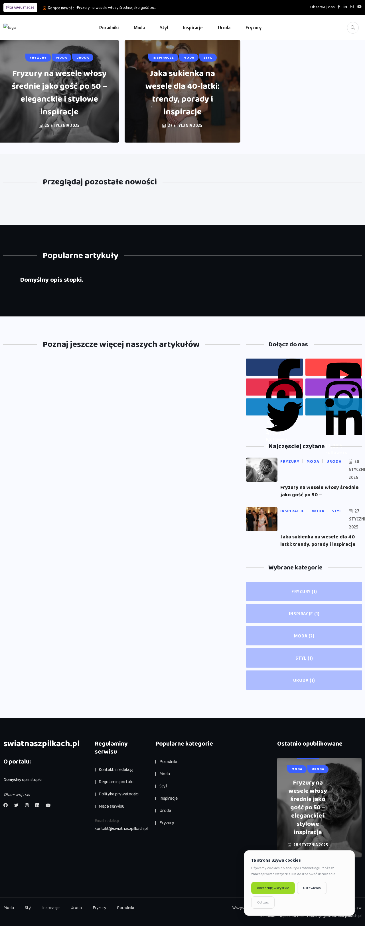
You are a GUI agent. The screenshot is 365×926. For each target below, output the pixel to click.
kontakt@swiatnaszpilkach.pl (121, 828)
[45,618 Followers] (274, 406)
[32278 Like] (274, 367)
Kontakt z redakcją (116, 769)
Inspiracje (193, 27)
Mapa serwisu (111, 806)
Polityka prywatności (119, 794)
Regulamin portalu (116, 781)
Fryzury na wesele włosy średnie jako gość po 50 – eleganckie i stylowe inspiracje (59, 93)
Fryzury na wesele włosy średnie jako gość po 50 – (319, 491)
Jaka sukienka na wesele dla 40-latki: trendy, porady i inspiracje (182, 93)
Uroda (224, 27)
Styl (164, 27)
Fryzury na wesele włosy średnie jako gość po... (116, 8)
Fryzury (253, 27)
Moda (139, 27)
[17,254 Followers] (333, 406)
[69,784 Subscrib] (333, 367)
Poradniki (109, 27)
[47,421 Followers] (274, 387)
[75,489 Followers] (333, 387)
